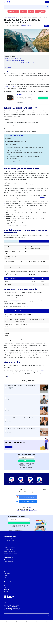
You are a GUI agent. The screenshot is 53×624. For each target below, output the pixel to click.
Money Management (13, 11)
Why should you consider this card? (14, 60)
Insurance (10, 16)
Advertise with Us (7, 569)
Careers (6, 571)
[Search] (47, 7)
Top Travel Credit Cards (9, 544)
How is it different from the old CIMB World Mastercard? (19, 62)
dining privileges (18, 162)
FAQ (5, 577)
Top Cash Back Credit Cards (10, 547)
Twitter (7, 585)
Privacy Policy (33, 510)
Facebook (8, 583)
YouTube (8, 589)
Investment (23, 11)
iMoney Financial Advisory (9, 559)
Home (5, 17)
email (30, 507)
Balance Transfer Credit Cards (10, 553)
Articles (36, 622)
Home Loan (39, 482)
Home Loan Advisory (8, 561)
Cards (37, 11)
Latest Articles (11, 17)
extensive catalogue (16, 300)
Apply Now (43, 98)
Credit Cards (30, 482)
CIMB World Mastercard (10, 86)
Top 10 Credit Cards (8, 538)
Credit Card (10, 12)
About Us (6, 568)
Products (6, 622)
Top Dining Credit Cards (9, 549)
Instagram (8, 587)
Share (45, 25)
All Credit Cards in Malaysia (9, 551)
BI (7, 376)
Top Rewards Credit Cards (9, 545)
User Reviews (7, 573)
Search (26, 622)
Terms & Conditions (21, 510)
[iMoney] (7, 2)
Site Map (16, 615)
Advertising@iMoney (23, 615)
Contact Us (6, 575)
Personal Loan (12, 482)
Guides (42, 11)
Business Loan (21, 482)
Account (46, 622)
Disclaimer (12, 615)
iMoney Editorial (26, 25)
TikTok (7, 591)
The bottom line (9, 67)
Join (47, 1)
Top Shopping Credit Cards (10, 542)
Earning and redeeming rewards (13, 65)
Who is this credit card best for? (13, 58)
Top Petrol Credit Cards (9, 540)
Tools (17, 622)
